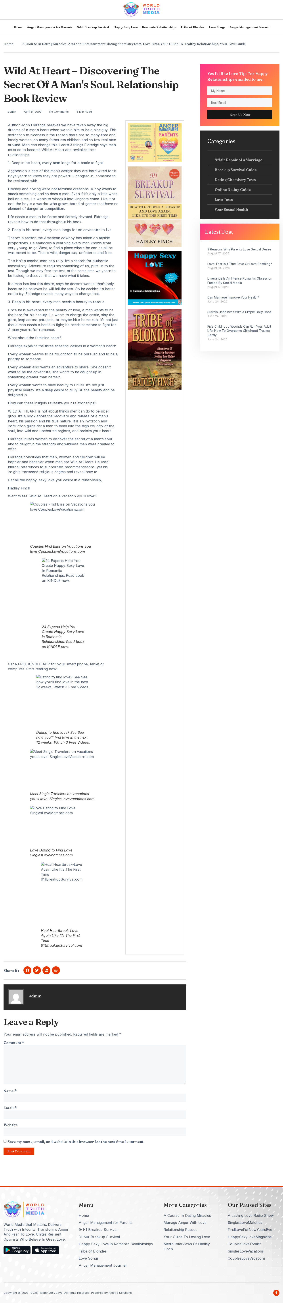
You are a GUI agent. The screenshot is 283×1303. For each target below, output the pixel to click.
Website (11, 1125)
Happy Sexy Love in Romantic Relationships (144, 27)
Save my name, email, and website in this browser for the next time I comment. (76, 1141)
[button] (27, 970)
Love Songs (217, 27)
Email (10, 1108)
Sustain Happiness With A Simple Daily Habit (239, 312)
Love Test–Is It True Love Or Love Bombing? (239, 264)
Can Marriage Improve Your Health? (233, 297)
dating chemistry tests (124, 44)
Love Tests (151, 44)
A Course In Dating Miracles (44, 44)
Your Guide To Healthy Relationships (189, 44)
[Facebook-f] (276, 1293)
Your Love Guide (233, 44)
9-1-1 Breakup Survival (93, 27)
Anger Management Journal (250, 27)
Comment (14, 1042)
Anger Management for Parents (50, 27)
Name (10, 1091)
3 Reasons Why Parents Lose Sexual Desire (239, 249)
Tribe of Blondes (192, 27)
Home (18, 27)
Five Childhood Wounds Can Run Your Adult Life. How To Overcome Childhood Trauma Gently (239, 331)
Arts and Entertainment (86, 44)
